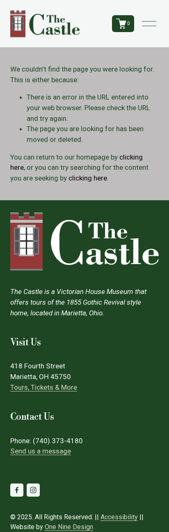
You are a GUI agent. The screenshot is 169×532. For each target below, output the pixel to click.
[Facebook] (16, 490)
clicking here (88, 178)
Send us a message (40, 451)
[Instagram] (33, 490)
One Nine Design (69, 527)
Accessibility (119, 517)
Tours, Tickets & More (43, 387)
